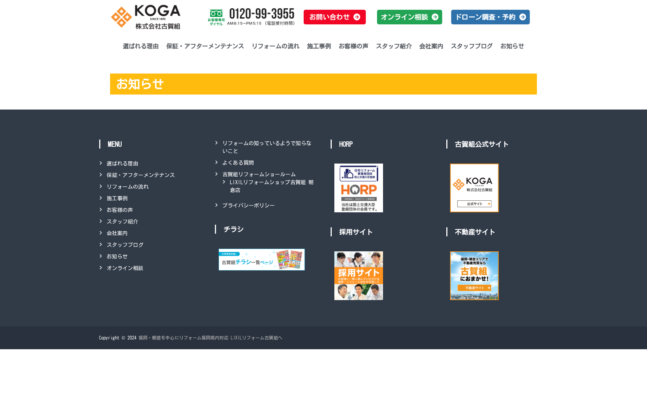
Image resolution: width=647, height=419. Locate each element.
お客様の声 (353, 46)
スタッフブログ (472, 46)
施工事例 (319, 46)
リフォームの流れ (276, 46)
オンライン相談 (125, 268)
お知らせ (512, 46)
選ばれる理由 (141, 46)
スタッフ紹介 (394, 46)
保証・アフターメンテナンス (205, 46)
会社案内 (431, 46)
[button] (335, 17)
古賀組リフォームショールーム (259, 174)
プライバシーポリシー (248, 205)
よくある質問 (238, 162)
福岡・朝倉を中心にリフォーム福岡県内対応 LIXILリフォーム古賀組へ (210, 337)
